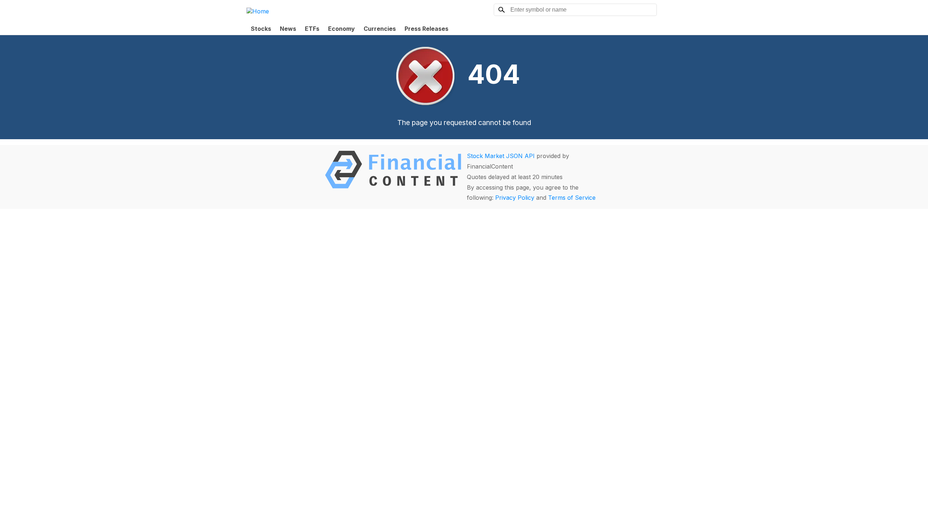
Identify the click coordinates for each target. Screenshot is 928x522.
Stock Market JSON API (501, 156)
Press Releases (426, 28)
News (288, 28)
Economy (341, 28)
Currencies (380, 28)
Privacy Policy (514, 197)
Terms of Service (572, 197)
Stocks (261, 28)
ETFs (312, 28)
